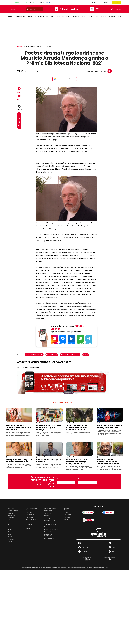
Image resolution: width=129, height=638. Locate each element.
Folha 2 (19, 46)
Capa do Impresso (50, 508)
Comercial (47, 513)
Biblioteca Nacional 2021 (34, 355)
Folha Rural (11, 539)
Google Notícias (66, 509)
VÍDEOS (119, 16)
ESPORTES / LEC (60, 16)
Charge (46, 515)
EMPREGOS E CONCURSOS (41, 16)
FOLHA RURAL (111, 16)
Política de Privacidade (51, 529)
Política (10, 529)
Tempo (46, 527)
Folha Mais (29, 512)
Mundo (10, 532)
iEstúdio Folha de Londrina (49, 521)
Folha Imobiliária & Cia (31, 509)
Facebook (67, 517)
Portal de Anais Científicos (48, 535)
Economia (11, 527)
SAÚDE (52, 16)
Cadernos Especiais (32, 522)
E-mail (80, 479)
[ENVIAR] (99, 482)
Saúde (10, 519)
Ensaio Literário (51, 355)
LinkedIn (66, 512)
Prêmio (85, 355)
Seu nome (59, 479)
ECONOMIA (76, 16)
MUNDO (91, 16)
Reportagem (30, 514)
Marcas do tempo (49, 538)
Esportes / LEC (12, 522)
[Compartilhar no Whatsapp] (19, 126)
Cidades (10, 513)
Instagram (67, 514)
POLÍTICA (84, 16)
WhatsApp (11, 508)
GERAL (97, 16)
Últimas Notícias (13, 510)
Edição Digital (48, 510)
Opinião (10, 536)
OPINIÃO (103, 16)
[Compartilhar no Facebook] (19, 115)
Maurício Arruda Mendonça (70, 355)
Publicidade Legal (49, 532)
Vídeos (10, 541)
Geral (9, 534)
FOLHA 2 (68, 16)
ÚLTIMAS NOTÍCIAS (20, 16)
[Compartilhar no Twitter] (19, 122)
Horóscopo (47, 518)
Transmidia (29, 517)
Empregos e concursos (11, 516)
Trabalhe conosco (50, 524)
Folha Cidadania (31, 519)
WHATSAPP (10, 16)
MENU (13, 9)
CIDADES (29, 16)
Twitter (66, 519)
